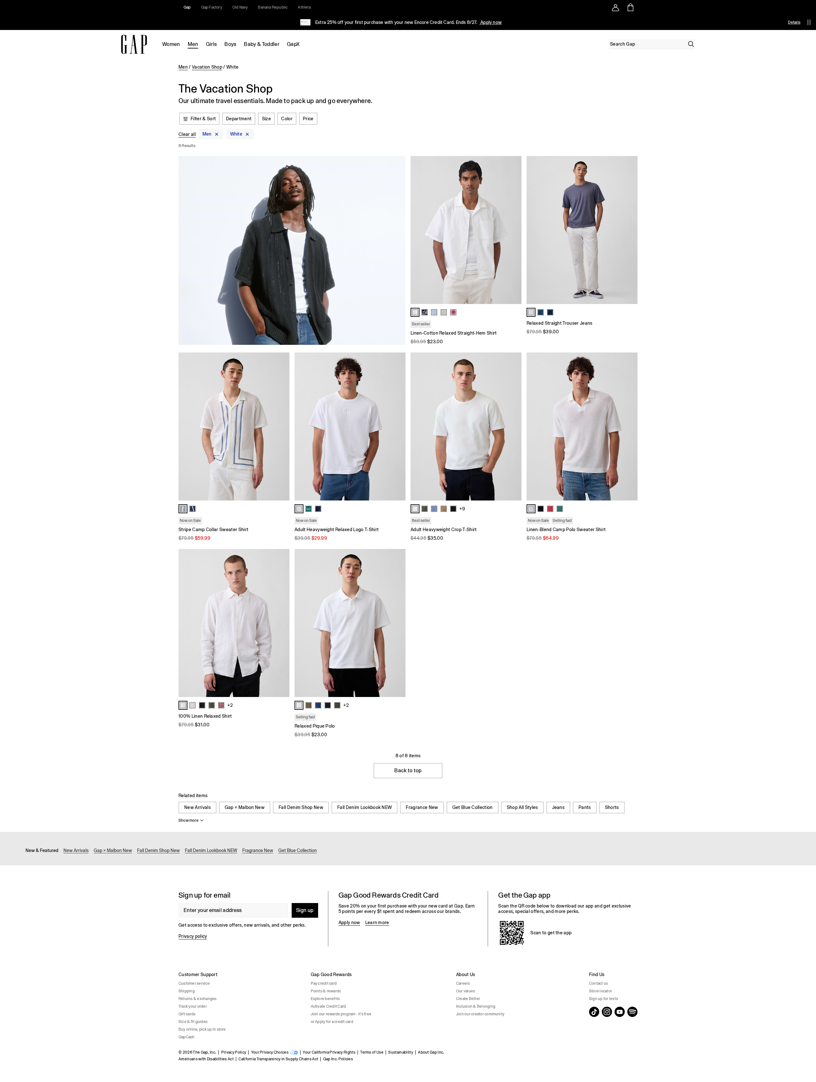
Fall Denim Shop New (301, 807)
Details (794, 22)
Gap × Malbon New (245, 807)
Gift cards (186, 1014)
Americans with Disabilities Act (206, 1059)
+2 (230, 705)
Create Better (468, 999)
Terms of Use (371, 1052)
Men (193, 44)
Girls (211, 44)
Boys (230, 44)
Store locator (600, 991)
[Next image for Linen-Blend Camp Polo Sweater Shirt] (630, 426)
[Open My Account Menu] (615, 7)
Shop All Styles (522, 807)
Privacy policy (192, 936)
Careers (463, 983)
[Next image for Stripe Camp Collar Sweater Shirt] (282, 426)
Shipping (186, 991)
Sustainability (400, 1052)
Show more (188, 820)
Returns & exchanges (197, 999)
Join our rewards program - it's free (341, 1014)
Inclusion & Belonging (475, 1006)
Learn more (377, 922)
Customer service (194, 983)
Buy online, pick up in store (202, 1029)
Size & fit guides (193, 1021)
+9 (462, 508)
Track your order (192, 1006)
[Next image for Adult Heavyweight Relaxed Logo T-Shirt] (398, 426)
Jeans (558, 807)
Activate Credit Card (328, 1006)
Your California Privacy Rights (329, 1052)
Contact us (598, 983)
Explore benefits (325, 999)
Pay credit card (324, 983)
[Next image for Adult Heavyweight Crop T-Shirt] (514, 426)
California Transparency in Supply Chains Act (278, 1059)
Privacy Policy (233, 1052)
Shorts (612, 807)
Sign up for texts (603, 999)
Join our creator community (480, 1014)
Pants (585, 807)
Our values (465, 991)
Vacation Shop (207, 67)
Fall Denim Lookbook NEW (364, 807)
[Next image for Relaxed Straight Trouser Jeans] (630, 230)
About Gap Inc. (431, 1052)
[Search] (691, 44)
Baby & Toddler (261, 44)
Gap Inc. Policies (338, 1059)
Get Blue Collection (472, 807)
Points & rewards (326, 991)
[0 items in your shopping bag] (630, 7)
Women (171, 44)
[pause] (809, 22)
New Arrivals (197, 807)
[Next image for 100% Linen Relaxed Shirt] (282, 623)
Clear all (187, 134)
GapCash (186, 1037)
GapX (293, 44)
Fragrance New (422, 807)
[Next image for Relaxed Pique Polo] (398, 623)
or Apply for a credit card (332, 1021)
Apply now (490, 22)
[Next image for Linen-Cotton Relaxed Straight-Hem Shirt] (514, 230)
